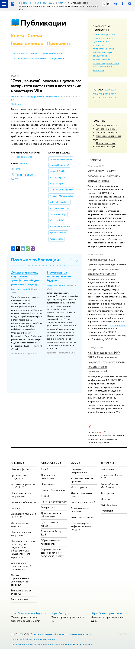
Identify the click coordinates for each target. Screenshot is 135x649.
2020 (101, 97)
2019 (107, 97)
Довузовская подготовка (48, 476)
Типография (107, 493)
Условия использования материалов (73, 634)
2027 (107, 89)
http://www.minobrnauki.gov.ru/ (28, 613)
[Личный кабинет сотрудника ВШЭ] (122, 4)
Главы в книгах (27, 43)
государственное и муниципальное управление (103, 41)
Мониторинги (79, 487)
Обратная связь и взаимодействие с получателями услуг (52, 552)
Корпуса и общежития (23, 502)
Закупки (15, 508)
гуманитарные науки (103, 48)
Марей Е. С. (16, 103)
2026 (113, 89)
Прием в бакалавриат (53, 490)
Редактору (122, 633)
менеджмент (112, 62)
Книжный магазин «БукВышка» (110, 485)
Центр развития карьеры (50, 524)
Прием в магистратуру (54, 501)
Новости (94, 160)
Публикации (43, 22)
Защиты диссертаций (83, 502)
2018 (113, 97)
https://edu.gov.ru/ (62, 613)
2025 (95, 94)
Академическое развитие (80, 509)
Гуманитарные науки (106, 125)
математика (99, 62)
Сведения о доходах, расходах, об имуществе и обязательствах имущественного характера (23, 549)
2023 (107, 94)
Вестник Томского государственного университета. (35, 96)
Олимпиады (47, 484)
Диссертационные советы (81, 494)
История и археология (21, 156)
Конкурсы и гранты (82, 517)
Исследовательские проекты (82, 479)
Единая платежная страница (21, 592)
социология (106, 66)
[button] (25, 265)
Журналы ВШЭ (109, 504)
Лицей (44, 469)
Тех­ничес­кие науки (105, 146)
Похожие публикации (35, 260)
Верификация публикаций (24, 53)
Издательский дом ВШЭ (111, 476)
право (96, 66)
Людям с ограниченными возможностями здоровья (20, 579)
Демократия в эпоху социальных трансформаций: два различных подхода (25, 278)
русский (23, 163)
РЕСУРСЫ (107, 463)
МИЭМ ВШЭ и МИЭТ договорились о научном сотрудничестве (104, 176)
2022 (113, 94)
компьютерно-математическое (101, 57)
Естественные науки (106, 128)
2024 (101, 94)
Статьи (35, 36)
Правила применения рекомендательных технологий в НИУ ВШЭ (44, 644)
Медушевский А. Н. (20, 289)
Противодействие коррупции (21, 533)
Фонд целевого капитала (20, 524)
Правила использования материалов (29, 58)
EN (108, 4)
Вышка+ (45, 495)
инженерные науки (102, 52)
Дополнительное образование (51, 515)
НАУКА (76, 463)
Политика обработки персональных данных (33, 639)
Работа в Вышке (19, 599)
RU (104, 4)
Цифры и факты (20, 469)
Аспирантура (48, 507)
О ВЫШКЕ (17, 463)
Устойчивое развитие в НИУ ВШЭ (23, 485)
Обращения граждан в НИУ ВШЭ (23, 515)
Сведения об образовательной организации (21, 566)
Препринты (59, 43)
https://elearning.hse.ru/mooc (108, 613)
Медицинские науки (106, 132)
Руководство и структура (19, 476)
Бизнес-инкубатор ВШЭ (51, 533)
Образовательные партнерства (51, 542)
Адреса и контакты (43, 634)
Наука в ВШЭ (58, 58)
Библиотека (107, 469)
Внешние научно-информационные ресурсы (81, 526)
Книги (17, 36)
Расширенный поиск (52, 53)
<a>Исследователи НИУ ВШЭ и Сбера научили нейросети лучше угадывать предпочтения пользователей (106, 361)
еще (95, 101)
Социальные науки (105, 143)
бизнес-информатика (104, 34)
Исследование (118, 325)
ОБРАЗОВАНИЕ (51, 463)
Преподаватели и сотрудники (21, 494)
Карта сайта (86, 644)
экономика (98, 69)
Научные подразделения (79, 471)
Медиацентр (108, 499)
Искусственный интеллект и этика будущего (59, 276)
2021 (95, 97)
